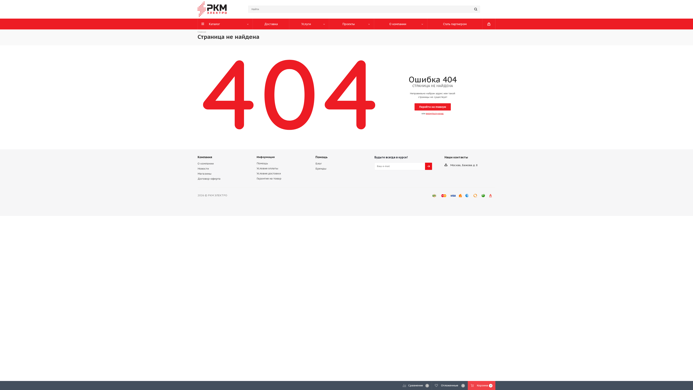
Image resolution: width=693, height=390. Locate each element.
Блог (318, 163)
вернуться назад (435, 113)
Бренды (320, 168)
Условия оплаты (267, 168)
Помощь (262, 163)
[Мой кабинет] (489, 24)
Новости (203, 168)
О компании (206, 163)
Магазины (204, 173)
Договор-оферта (209, 178)
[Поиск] (475, 9)
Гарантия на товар (269, 178)
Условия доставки (269, 173)
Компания (205, 157)
